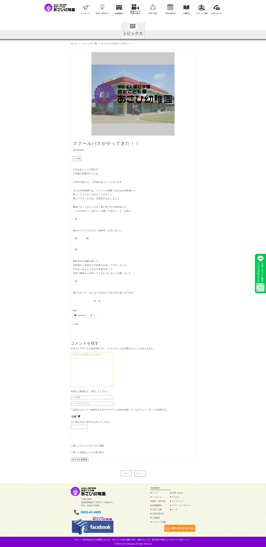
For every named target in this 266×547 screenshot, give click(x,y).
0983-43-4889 (91, 512)
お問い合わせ (177, 493)
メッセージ (157, 497)
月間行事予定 (158, 514)
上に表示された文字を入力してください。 (92, 422)
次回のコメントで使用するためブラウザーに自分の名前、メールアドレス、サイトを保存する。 (120, 410)
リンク (175, 509)
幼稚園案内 (157, 505)
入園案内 (156, 518)
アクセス (176, 497)
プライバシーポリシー (181, 505)
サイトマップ (177, 501)
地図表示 (108, 502)
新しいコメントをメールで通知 (88, 445)
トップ (155, 493)
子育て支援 (157, 509)
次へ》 (140, 473)
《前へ (126, 473)
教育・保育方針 (159, 501)
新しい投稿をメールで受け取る (88, 452)
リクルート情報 (159, 522)
